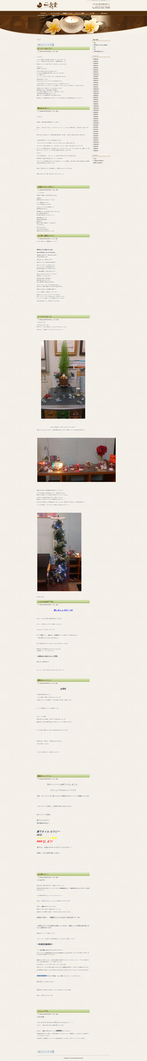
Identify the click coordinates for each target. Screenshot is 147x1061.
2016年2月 (96, 150)
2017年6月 (96, 131)
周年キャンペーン (45, 680)
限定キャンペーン (45, 776)
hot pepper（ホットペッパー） (43, 16)
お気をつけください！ (46, 187)
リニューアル (43, 1011)
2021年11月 (96, 74)
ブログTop (43, 13)
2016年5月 (96, 146)
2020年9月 (96, 95)
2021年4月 (96, 82)
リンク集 (92, 13)
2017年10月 (96, 122)
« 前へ (39, 44)
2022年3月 (96, 69)
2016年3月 (96, 148)
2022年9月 (96, 63)
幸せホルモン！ (44, 108)
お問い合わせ (104, 13)
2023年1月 (96, 61)
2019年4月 (96, 118)
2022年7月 (96, 65)
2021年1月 (96, 86)
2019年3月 (96, 120)
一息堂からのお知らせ (99, 160)
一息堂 (56, 51)
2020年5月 (96, 99)
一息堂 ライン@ (55, 15)
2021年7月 (96, 80)
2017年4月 (96, 133)
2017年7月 (96, 129)
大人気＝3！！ (43, 874)
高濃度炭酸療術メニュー (45, 976)
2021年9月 (96, 76)
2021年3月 (96, 84)
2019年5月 (96, 116)
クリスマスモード (45, 317)
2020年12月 (96, 88)
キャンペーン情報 (79, 13)
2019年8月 (96, 112)
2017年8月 (96, 127)
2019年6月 (96, 114)
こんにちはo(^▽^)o (45, 602)
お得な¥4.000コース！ (99, 51)
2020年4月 (96, 101)
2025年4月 (96, 59)
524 (94, 42)
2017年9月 (96, 125)
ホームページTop (55, 13)
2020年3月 (96, 103)
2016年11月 (96, 144)
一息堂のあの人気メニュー (47, 900)
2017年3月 (96, 135)
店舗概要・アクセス (67, 13)
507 (94, 49)
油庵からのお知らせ (98, 162)
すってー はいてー (45, 48)
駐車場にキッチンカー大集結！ (101, 44)
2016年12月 (96, 142)
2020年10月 (96, 93)
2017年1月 (96, 139)
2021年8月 (96, 78)
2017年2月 (96, 137)
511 (94, 47)
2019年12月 (96, 105)
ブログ (95, 158)
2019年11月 (96, 108)
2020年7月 (96, 97)
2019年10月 (96, 110)
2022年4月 (96, 67)
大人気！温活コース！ (46, 236)
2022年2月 (96, 71)
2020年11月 (96, 91)
